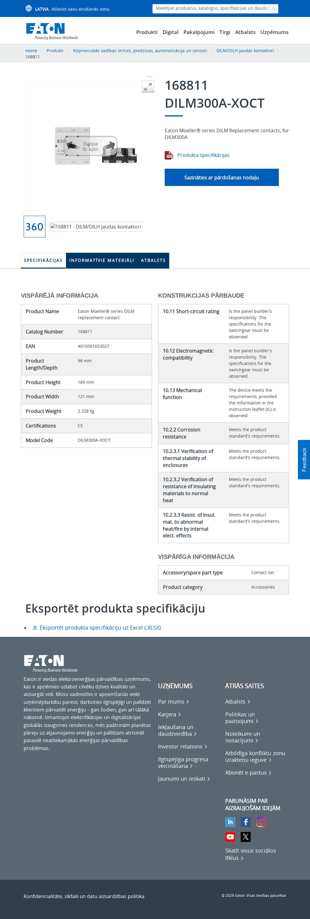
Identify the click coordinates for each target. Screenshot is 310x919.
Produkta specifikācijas (202, 155)
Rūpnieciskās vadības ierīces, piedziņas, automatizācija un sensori (140, 50)
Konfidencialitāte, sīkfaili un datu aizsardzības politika (84, 896)
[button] (304, 459)
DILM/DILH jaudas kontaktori (245, 50)
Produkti (55, 50)
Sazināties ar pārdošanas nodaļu (221, 177)
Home (31, 50)
